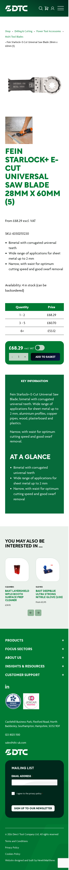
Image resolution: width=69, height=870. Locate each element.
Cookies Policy (12, 864)
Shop (7, 31)
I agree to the (30, 803)
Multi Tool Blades (17, 36)
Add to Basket (44, 360)
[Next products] (37, 623)
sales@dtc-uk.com (15, 752)
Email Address (22, 786)
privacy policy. (35, 803)
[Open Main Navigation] (58, 9)
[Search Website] (38, 8)
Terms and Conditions (16, 851)
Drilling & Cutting (23, 31)
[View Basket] (44, 8)
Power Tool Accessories (48, 31)
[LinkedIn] (7, 697)
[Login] (50, 8)
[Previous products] (29, 623)
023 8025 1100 (12, 744)
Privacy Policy (12, 857)
